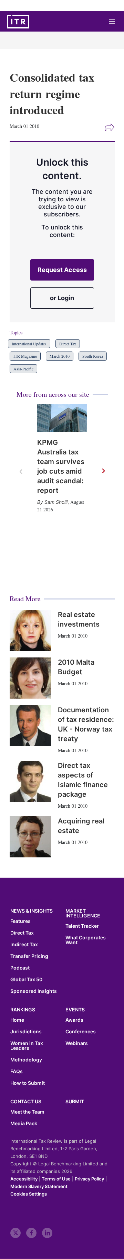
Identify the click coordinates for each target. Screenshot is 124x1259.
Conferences (80, 1031)
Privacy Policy (89, 1178)
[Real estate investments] (30, 630)
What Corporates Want (85, 940)
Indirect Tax (24, 944)
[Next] (103, 471)
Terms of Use (56, 1178)
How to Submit (27, 1083)
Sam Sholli (56, 502)
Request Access (62, 269)
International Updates (29, 343)
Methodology (26, 1059)
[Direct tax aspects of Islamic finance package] (30, 781)
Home (17, 1020)
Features (20, 921)
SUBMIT (74, 1101)
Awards (74, 1020)
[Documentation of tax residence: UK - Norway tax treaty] (30, 725)
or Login (62, 297)
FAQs (16, 1071)
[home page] (18, 21)
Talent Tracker (82, 926)
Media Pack (23, 1123)
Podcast (20, 967)
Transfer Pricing (29, 956)
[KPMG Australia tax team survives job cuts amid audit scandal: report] (62, 418)
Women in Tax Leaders (26, 1045)
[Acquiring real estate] (30, 836)
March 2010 (60, 356)
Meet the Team (27, 1111)
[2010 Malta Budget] (30, 678)
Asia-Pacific (23, 368)
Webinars (76, 1043)
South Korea (92, 356)
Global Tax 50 (26, 979)
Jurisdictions (26, 1031)
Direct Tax (67, 343)
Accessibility (24, 1178)
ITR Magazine (25, 356)
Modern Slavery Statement (39, 1186)
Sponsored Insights (33, 991)
